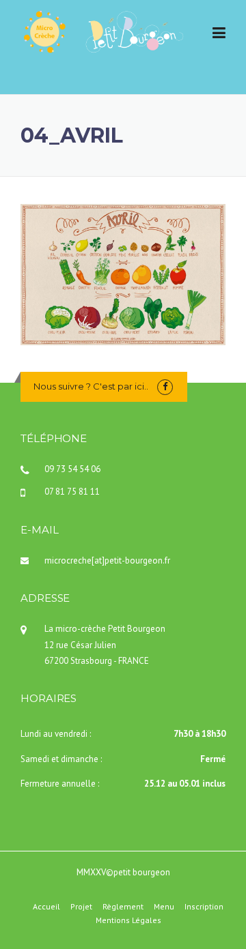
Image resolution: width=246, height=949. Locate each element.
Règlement (123, 907)
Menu (164, 907)
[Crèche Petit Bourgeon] (102, 31)
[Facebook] (165, 386)
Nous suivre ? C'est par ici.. (90, 386)
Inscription (203, 907)
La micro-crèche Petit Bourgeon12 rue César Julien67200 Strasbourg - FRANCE (104, 645)
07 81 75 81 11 (72, 491)
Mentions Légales (128, 920)
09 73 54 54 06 (72, 469)
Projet (81, 907)
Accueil (46, 907)
